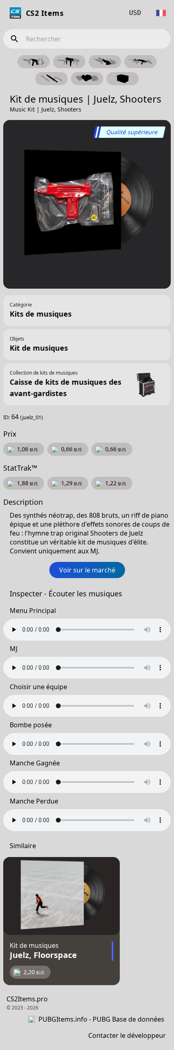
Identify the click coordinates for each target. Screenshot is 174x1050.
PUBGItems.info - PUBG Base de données (101, 1019)
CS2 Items (45, 13)
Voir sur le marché (87, 570)
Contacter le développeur (127, 1035)
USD (135, 13)
